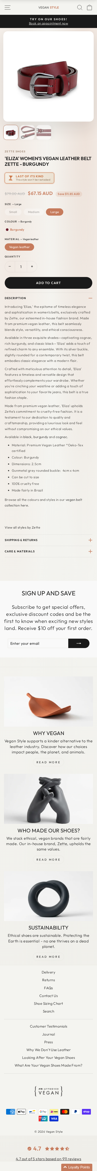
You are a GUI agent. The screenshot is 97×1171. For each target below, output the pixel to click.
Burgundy (17, 229)
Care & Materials (20, 551)
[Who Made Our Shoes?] (48, 799)
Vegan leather (19, 247)
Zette (62, 843)
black (27, 437)
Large (54, 212)
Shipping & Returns (21, 540)
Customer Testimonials (48, 1026)
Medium (34, 212)
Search (48, 1011)
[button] (76, 1167)
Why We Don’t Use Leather (48, 1050)
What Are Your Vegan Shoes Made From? (49, 1065)
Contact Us (48, 995)
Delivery (48, 972)
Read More (48, 762)
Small (13, 212)
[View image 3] (43, 132)
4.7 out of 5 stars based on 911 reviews (48, 1158)
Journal (48, 1034)
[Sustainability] (48, 896)
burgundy (40, 437)
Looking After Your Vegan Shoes (48, 1057)
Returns (48, 980)
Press (48, 1042)
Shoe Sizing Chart (48, 1003)
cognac (61, 437)
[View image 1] (10, 132)
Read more (48, 956)
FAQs (48, 988)
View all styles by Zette (22, 527)
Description (15, 298)
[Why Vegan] (48, 701)
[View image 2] (27, 132)
